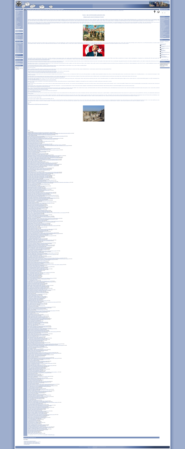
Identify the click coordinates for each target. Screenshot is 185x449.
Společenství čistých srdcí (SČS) (164, 19)
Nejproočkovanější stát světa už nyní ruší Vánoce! (35, 187)
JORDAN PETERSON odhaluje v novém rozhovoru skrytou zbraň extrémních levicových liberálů (41, 254)
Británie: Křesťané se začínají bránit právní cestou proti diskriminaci (37, 417)
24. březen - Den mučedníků (32, 360)
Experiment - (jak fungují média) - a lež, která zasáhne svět (36, 154)
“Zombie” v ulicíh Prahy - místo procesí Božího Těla (35, 355)
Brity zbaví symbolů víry (31, 393)
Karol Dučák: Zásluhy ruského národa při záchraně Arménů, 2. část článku (38, 176)
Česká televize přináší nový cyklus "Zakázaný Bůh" (35, 206)
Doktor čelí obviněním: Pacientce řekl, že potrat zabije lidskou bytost (37, 231)
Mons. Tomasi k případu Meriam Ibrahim (33, 327)
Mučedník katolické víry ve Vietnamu (33, 421)
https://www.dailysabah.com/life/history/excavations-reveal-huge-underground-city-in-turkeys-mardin (42, 69)
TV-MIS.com (156, 0)
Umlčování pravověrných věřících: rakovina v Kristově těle (36, 244)
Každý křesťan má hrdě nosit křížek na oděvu (34, 341)
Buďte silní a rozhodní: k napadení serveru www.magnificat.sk (36, 412)
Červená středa (30, 170)
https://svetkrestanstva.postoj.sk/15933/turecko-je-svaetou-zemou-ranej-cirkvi (39, 23)
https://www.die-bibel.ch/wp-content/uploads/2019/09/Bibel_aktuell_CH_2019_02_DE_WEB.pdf (43, 79)
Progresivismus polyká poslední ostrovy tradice (34, 142)
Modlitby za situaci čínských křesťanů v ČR (34, 252)
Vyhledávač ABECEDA (163, 36)
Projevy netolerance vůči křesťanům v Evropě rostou (35, 392)
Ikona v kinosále (30, 399)
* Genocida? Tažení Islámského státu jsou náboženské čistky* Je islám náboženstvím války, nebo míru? (36, 299)
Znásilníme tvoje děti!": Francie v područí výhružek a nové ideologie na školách (39, 354)
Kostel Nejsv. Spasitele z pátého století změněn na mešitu (36, 215)
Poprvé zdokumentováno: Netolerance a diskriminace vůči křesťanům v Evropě (39, 427)
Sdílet (29, 130)
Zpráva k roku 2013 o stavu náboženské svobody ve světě (36, 334)
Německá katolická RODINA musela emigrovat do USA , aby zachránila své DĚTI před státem (41, 344)
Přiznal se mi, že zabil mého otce (32, 183)
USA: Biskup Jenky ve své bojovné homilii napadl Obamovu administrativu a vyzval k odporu (41, 385)
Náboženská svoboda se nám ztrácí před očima (34, 356)
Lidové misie (17, 21)
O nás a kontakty (17, 28)
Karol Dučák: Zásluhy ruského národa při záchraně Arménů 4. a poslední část (38, 173)
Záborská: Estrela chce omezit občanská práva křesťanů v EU (36, 330)
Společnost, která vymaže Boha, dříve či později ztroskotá (36, 199)
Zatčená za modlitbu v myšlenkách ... (33, 160)
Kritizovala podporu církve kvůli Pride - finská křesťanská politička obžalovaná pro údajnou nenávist (42, 198)
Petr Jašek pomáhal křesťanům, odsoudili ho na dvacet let (36, 267)
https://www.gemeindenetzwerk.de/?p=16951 (34, 91)
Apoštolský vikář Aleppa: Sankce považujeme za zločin (35, 220)
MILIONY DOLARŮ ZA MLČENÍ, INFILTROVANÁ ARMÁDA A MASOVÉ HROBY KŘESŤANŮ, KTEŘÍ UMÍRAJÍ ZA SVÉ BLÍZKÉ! (46, 136)
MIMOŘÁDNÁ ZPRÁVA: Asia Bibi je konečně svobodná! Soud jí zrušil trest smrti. (39, 245)
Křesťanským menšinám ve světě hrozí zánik (34, 343)
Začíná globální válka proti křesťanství (33, 143)
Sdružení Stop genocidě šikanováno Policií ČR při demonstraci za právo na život (39, 357)
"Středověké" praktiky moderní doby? (33, 400)
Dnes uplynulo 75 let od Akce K (32, 150)
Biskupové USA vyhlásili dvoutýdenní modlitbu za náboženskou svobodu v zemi (39, 389)
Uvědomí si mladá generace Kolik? (33, 315)
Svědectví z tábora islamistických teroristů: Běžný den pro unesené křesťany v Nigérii (40, 132)
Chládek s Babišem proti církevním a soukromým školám (36, 317)
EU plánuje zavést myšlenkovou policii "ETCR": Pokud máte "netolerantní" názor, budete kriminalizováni (42, 331)
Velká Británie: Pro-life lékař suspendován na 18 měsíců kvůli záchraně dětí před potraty (40, 193)
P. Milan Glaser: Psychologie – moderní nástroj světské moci (36, 219)
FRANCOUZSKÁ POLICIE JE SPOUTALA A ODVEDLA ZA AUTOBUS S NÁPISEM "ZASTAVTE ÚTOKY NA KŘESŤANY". (45, 155)
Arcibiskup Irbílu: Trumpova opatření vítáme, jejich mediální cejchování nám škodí (39, 266)
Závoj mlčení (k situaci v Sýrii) (32, 226)
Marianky (16, 23)
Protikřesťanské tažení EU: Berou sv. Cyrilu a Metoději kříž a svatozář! (38, 372)
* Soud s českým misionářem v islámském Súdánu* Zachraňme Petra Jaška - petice (35, 271)
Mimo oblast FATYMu (18, 26)
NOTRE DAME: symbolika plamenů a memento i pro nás (36, 239)
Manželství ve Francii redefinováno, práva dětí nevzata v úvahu (37, 366)
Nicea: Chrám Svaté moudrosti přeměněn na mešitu (35, 408)
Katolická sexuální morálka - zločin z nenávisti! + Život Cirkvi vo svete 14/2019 (39, 240)
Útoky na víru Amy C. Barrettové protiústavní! (34, 213)
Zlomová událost (30, 348)
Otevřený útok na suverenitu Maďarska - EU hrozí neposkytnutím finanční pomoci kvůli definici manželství (43, 402)
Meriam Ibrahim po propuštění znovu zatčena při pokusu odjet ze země (38, 326)
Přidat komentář (50, 434)
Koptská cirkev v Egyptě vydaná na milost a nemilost (35, 416)
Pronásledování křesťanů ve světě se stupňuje (34, 257)
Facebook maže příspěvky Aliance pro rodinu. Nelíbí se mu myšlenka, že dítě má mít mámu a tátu (41, 196)
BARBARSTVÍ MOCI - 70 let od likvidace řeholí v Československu (37, 224)
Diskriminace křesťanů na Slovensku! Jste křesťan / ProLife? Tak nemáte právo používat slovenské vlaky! (43, 353)
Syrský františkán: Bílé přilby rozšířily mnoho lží (34, 236)
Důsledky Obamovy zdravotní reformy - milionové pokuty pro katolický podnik (38, 376)
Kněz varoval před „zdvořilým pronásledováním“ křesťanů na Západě (37, 174)
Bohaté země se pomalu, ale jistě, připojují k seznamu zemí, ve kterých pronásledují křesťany (41, 259)
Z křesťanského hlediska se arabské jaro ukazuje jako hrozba (36, 404)
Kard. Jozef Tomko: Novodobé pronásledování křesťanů (35, 340)
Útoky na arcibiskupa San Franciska (33, 302)
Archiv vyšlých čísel (17, 63)
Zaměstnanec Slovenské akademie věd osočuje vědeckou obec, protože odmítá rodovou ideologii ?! (42, 310)
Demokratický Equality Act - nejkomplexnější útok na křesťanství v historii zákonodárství (40, 201)
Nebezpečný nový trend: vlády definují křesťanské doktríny (36, 205)
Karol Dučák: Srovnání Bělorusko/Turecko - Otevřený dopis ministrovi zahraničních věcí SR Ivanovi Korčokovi (43, 218)
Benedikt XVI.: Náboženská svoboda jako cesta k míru (35, 428)
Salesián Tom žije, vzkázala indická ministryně (34, 282)
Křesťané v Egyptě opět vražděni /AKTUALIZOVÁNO (35, 411)
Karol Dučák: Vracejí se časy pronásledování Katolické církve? (36, 179)
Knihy (16, 24)
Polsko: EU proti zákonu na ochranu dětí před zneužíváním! (36, 230)
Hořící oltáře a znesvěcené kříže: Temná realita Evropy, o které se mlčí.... (38, 137)
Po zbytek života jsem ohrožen (32, 420)
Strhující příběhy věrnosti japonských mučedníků (34, 433)
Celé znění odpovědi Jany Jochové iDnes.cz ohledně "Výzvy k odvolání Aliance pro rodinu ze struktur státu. (43, 164)
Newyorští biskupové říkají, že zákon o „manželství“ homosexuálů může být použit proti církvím (41, 414)
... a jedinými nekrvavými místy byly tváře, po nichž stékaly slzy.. (37, 339)
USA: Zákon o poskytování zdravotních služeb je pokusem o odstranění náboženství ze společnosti (42, 384)
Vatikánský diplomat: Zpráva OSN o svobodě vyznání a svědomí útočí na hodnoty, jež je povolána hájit (42, 225)
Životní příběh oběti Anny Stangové (33, 431)
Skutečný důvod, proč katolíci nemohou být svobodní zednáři (36, 261)
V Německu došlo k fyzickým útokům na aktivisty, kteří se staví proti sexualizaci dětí (40, 289)
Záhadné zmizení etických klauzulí (33, 379)
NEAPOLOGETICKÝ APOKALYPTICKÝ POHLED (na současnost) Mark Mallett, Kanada (40, 180)
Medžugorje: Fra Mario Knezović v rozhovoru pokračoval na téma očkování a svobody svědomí (41, 181)
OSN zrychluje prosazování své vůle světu (34, 167)
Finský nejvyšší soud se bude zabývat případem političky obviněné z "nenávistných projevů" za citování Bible (43, 157)
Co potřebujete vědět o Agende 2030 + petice (34, 146)
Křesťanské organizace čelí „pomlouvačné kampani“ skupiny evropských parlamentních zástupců (41, 195)
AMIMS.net (151, 0)
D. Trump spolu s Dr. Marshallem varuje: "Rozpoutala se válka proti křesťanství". (39, 216)
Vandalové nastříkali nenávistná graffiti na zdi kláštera (35, 329)
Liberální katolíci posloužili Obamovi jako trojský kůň (35, 394)
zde (18, 69)
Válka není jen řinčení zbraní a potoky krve (34, 430)
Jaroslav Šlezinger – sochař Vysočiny (33, 250)
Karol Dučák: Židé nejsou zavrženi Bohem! (34, 191)
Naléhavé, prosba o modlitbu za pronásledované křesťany (36, 309)
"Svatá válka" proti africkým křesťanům (33, 387)
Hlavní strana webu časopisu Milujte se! (19, 62)
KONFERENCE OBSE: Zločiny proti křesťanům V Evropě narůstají (37, 300)
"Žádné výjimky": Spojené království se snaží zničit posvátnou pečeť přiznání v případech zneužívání (42, 148)
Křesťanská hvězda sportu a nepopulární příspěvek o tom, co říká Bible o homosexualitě (40, 235)
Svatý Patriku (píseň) (27, 444)
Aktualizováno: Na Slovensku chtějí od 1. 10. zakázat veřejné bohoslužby (38, 214)
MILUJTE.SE (165, 0)
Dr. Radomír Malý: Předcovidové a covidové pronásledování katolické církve (38, 200)
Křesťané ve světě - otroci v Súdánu (33, 432)
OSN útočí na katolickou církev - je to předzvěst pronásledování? (37, 335)
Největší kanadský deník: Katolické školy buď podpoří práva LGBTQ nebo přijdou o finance (40, 229)
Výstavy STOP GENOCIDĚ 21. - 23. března (34, 419)
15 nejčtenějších (17, 31)
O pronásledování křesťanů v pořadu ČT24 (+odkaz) (35, 388)
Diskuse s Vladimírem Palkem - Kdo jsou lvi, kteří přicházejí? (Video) (37, 210)
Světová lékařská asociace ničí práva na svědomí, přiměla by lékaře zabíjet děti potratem (40, 163)
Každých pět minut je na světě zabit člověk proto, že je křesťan (37, 415)
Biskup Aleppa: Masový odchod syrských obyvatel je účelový (36, 292)
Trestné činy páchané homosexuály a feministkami (35, 336)
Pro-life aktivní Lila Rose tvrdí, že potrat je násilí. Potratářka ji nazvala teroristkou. (39, 203)
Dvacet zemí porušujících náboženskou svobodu (34, 371)
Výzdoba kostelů (17, 27)
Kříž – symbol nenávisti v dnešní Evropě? (34, 273)
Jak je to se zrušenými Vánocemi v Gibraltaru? (34, 186)
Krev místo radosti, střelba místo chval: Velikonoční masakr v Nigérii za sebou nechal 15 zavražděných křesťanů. (44, 138)
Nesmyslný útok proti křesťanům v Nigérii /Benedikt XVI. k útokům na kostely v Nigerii (40, 405)
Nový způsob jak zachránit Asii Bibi (33, 277)
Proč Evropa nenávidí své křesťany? (33, 139)
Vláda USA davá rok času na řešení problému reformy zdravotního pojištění (38, 381)
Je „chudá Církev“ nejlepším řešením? (33, 380)
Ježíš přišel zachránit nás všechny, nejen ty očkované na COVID (37, 184)
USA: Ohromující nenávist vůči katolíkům (33, 395)
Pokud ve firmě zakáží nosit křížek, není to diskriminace (36, 265)
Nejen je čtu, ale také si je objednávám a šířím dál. (163, 56)
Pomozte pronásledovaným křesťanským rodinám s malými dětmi (37, 311)
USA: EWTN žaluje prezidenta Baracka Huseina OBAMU (36, 397)
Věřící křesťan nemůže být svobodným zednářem (35, 422)
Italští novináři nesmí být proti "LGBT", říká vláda (35, 337)
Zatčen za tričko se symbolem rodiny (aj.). (34, 359)
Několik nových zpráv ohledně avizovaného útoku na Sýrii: (36, 347)
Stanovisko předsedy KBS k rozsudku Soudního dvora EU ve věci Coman (38, 247)
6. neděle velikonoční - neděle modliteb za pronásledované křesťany (37, 149)
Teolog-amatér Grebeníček (31, 383)
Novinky (16, 44)
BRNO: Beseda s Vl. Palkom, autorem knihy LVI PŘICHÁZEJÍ (36, 286)
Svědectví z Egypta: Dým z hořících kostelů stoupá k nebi (36, 350)
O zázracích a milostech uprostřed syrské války (34, 270)
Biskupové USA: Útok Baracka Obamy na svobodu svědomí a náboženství (38, 401)
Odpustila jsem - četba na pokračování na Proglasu (35, 308)
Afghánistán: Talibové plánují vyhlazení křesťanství (35, 409)
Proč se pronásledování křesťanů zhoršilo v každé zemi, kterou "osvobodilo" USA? (39, 272)
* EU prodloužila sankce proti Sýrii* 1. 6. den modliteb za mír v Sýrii (32, 280)
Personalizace (17, 30)
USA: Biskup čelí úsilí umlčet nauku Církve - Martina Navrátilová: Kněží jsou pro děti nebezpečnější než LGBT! (43, 233)
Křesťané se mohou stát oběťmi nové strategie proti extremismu (37, 262)
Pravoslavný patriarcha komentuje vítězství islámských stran (36, 406)
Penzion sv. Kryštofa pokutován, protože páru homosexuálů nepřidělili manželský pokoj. (40, 363)
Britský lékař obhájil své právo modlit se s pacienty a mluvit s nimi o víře (38, 168)
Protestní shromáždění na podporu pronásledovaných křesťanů (36, 424)
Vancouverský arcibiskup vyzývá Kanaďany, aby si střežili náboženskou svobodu (39, 407)
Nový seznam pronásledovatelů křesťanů (33, 403)
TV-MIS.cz (160, 0)
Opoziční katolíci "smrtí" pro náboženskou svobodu (35, 370)
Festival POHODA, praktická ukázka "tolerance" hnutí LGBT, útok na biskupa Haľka (40, 175)
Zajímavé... (16, 25)
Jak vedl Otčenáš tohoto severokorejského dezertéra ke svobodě (37, 249)
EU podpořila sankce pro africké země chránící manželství (36, 332)
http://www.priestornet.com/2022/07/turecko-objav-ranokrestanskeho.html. (38, 104)
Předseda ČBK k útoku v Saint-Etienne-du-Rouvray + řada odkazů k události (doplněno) (35, 275)
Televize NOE (161, 21)
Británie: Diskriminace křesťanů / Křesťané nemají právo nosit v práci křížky (38, 378)
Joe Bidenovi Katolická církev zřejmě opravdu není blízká (36, 208)
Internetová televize (162, 23)
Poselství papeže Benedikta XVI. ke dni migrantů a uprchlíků (36, 425)
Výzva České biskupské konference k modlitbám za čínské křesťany (37, 251)
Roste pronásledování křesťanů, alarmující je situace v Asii (36, 268)
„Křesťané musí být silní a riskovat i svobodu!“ (34, 171)
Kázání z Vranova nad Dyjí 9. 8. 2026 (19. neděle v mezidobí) (32, 443)
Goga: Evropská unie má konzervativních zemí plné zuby (36, 204)
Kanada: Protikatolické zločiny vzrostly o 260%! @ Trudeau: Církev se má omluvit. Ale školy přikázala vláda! (43, 172)
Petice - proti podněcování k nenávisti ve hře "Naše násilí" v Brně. (37, 248)
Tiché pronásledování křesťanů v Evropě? (33, 241)
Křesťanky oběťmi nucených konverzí (33, 410)
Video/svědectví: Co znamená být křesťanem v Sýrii (35, 297)
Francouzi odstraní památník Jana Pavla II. (34, 301)
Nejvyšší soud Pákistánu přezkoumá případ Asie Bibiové (36, 294)
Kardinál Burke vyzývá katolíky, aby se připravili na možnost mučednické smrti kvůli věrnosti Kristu (42, 156)
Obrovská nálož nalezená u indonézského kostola (35, 418)
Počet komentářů (45, 434)
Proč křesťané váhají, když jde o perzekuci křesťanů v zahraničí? (37, 260)
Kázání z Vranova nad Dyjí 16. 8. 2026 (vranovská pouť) (31, 442)
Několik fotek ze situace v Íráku (32, 323)
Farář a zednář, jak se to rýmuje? (32, 351)
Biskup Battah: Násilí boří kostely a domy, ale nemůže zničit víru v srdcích (38, 288)
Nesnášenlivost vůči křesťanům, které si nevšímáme (35, 246)
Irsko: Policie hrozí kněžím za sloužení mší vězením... (35, 209)
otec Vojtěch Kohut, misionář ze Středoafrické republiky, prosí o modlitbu (38, 338)
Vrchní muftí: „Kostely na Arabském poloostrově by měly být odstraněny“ (38, 391)
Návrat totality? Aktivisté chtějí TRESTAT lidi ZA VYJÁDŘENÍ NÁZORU (38, 318)
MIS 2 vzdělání (17, 46)
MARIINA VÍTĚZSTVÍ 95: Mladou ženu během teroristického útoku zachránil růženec (40, 134)
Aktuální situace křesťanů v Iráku (32, 320)
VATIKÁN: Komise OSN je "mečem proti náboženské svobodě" (36, 316)
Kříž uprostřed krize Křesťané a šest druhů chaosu (35, 188)
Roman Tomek (31, 434)
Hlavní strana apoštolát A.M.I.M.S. (18, 35)
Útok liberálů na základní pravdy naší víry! (34, 178)
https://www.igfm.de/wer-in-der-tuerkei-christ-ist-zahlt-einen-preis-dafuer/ (38, 89)
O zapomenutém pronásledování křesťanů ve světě (35, 368)
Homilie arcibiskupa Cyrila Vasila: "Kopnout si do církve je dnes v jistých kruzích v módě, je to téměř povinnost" (43, 221)
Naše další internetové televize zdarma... (18, 52)
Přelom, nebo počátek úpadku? (32, 185)
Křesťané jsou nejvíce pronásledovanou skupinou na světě (36, 429)
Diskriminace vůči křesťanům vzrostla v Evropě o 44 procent (36, 153)
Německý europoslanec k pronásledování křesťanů (35, 367)
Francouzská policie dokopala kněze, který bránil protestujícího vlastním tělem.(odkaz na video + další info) (43, 358)
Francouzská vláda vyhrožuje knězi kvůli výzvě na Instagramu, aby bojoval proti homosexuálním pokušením (43, 159)
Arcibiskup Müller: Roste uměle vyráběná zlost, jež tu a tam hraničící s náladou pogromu (40, 365)
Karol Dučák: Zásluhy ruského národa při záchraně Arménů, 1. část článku (38, 177)
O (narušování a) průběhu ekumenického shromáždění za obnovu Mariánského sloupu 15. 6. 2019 (41, 232)
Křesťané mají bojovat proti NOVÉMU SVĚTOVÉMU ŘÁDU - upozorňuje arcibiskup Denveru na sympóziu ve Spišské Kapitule (45, 345)
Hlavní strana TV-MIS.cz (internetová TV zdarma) (18, 43)
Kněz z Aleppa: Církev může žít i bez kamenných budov (36, 303)
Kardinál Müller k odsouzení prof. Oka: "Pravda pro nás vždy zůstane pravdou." (39, 190)
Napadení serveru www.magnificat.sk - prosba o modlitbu (36, 413)
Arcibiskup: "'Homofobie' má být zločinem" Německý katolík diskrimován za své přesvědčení (35, 364)
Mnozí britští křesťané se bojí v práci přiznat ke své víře (36, 304)
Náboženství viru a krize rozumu (32, 217)
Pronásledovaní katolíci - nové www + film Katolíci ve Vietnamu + (37, 369)
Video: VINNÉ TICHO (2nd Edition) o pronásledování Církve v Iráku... (37, 290)
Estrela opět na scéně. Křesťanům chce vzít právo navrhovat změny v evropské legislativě (40, 328)
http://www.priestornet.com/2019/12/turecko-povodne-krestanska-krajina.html (38, 59)
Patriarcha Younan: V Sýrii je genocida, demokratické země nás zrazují (38, 307)
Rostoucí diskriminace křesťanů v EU (33, 375)
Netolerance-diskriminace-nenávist (32, 374)
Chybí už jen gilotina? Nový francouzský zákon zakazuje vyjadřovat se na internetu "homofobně (41, 352)
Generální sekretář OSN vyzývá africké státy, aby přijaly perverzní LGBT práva (39, 396)
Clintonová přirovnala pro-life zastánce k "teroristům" (35, 291)
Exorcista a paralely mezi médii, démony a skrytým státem (36, 207)
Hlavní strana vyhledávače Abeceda (18, 57)
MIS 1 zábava (17, 45)
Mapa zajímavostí (17, 22)
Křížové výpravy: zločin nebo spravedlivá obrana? (35, 161)
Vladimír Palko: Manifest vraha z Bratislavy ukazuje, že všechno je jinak (38, 169)
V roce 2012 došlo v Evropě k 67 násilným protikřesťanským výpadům (37, 361)
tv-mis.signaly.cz (17, 68)
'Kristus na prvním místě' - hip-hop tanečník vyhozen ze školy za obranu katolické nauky (40, 192)
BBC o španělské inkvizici (31, 313)
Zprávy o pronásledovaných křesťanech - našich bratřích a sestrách (37, 319)
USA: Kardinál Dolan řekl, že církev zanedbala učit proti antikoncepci (37, 386)
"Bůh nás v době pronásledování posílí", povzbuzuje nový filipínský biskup (38, 234)
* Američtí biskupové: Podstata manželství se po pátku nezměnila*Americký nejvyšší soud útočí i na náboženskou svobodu (37, 296)
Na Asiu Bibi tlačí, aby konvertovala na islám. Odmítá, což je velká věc (38, 256)
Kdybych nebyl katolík (31, 373)
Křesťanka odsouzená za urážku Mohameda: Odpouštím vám (36, 287)
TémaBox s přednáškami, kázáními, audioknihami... (164, 30)
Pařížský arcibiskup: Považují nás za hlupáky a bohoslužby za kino (37, 223)
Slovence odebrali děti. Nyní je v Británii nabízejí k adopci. (36, 377)
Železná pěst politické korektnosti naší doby (34, 263)
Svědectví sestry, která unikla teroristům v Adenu (35, 284)
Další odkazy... (162, 37)
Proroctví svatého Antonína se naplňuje (33, 140)
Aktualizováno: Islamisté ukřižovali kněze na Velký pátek (36, 283)
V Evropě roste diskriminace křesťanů (33, 276)
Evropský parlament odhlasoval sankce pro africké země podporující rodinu (38, 333)
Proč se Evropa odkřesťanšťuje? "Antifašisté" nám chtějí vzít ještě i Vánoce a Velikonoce (40, 278)
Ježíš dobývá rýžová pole (31, 202)
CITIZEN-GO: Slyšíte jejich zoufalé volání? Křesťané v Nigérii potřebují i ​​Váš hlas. (39, 141)
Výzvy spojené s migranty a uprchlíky (33, 255)
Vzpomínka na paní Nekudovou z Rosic (33, 295)
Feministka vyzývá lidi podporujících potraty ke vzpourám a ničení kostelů (38, 211)
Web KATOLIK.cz (162, 20)
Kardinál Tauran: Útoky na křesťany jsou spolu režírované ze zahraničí (38, 382)
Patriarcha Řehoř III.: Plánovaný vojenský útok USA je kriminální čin (37, 349)
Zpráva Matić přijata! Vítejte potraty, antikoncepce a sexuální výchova (37, 194)
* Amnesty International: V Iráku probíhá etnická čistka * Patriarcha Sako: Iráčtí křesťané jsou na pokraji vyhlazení (36, 322)
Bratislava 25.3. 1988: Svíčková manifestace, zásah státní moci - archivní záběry (39, 390)
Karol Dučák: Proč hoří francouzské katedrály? (34, 237)
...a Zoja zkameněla (30, 135)
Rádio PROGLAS (162, 22)
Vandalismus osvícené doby (32, 152)
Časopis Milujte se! (162, 18)
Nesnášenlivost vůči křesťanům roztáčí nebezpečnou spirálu (36, 269)
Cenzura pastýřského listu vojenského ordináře (34, 398)
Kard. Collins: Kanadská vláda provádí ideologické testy (35, 253)
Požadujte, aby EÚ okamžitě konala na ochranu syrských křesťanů (37, 151)
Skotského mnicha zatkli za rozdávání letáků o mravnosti (36, 312)
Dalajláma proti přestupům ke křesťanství (33, 362)
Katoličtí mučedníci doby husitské (32, 227)
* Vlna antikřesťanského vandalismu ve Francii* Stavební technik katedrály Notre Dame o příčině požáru (36, 238)
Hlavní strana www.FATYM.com (17, 11)
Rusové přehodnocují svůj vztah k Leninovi (34, 314)
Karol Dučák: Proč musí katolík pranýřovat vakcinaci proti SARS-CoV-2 (38, 189)
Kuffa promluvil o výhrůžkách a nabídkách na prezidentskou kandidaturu (38, 243)
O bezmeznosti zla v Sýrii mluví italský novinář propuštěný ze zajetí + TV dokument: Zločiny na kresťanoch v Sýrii (37, 346)
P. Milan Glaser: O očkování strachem (33, 222)
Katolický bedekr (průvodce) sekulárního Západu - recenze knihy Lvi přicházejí (39, 285)
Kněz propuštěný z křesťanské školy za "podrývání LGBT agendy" (37, 197)
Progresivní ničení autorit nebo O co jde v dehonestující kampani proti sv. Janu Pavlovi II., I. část (41, 165)
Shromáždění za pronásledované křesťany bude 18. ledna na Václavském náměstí (39, 426)
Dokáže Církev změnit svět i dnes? (33, 242)
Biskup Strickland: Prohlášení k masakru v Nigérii (35, 147)
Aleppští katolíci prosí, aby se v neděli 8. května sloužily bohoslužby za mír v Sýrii (39, 281)
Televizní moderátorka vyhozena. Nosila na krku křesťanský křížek (37, 342)
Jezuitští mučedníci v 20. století (32, 423)
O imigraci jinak (30, 293)
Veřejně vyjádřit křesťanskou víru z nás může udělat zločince (36, 162)
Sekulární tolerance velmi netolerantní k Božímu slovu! (35, 166)
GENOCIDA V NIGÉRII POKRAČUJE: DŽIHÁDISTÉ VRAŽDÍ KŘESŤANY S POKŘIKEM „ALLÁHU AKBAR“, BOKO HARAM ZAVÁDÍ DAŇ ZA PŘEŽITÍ (49, 133)
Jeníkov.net (161, 31)
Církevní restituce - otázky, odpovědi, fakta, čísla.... (165, 35)
